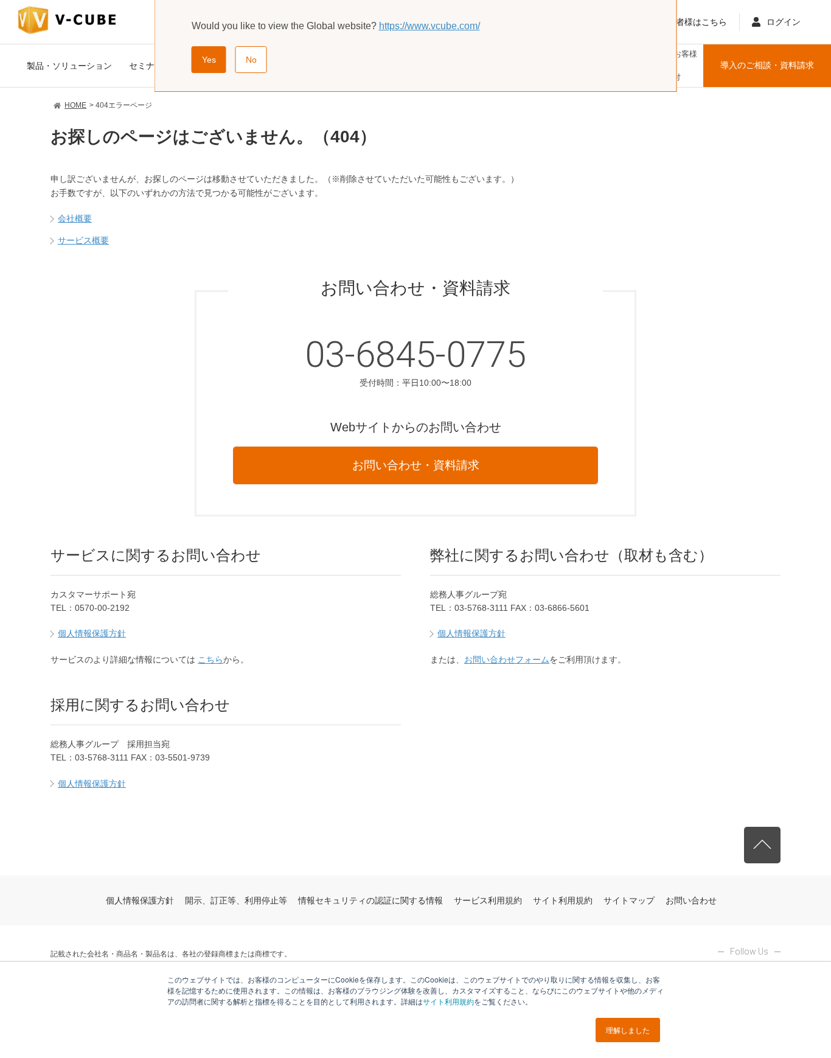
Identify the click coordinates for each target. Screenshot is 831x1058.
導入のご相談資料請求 (767, 65)
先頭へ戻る (762, 845)
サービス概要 (83, 240)
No (251, 59)
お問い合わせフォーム (506, 659)
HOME (75, 105)
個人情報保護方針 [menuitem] (140, 900)
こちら (210, 659)
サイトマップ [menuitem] (629, 900)
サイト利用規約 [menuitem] (563, 900)
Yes (209, 59)
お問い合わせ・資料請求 (415, 465)
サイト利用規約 (448, 1001)
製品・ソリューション (69, 66)
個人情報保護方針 (92, 633)
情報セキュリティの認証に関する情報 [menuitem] (370, 900)
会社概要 (75, 218)
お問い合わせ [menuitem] (691, 900)
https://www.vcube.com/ (429, 26)
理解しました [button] (628, 1030)
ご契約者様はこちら (688, 22)
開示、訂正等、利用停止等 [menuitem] (236, 900)
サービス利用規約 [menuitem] (488, 900)
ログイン (784, 22)
